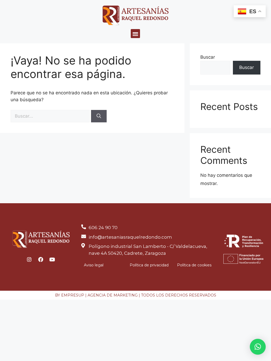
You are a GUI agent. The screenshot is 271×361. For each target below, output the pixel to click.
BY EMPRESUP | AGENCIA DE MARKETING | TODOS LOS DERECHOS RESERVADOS (135, 295)
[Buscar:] (51, 116)
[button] (135, 33)
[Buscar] (99, 116)
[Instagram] (29, 259)
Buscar (207, 57)
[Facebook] (41, 259)
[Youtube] (52, 259)
